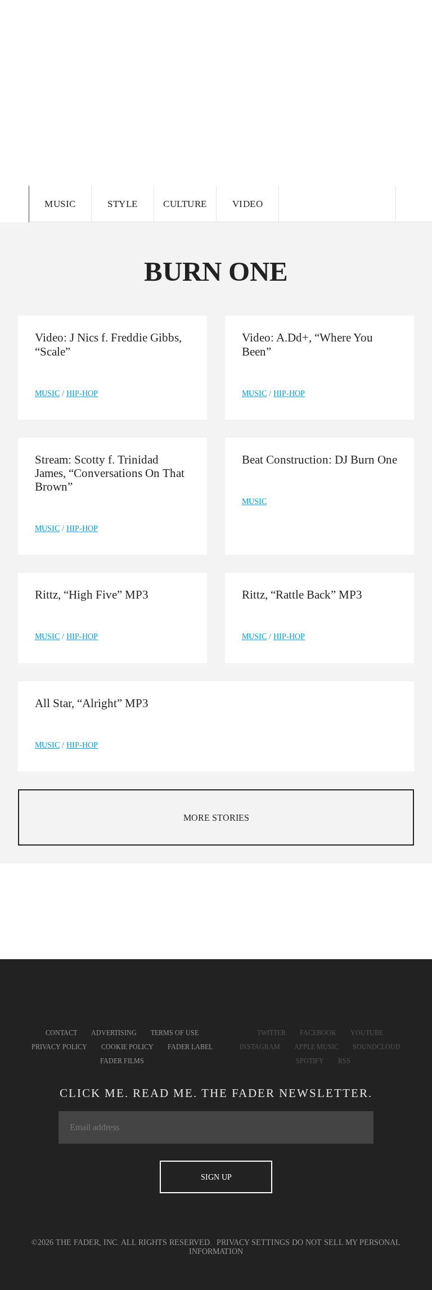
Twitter (271, 1033)
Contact (61, 1033)
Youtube (366, 1033)
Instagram (260, 1047)
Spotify (310, 1061)
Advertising (114, 1033)
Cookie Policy (127, 1047)
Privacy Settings (253, 1242)
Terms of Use (175, 1033)
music (47, 393)
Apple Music (316, 1047)
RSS (344, 1061)
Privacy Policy (59, 1047)
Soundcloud (376, 1047)
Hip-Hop (82, 393)
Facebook (318, 1033)
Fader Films (122, 1061)
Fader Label (190, 1047)
